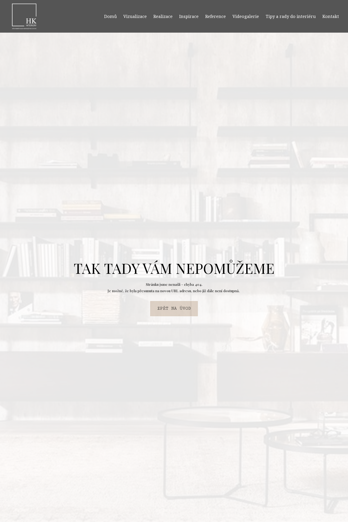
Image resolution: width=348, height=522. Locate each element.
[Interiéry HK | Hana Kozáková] (24, 16)
